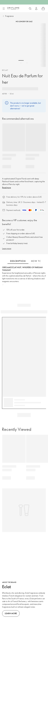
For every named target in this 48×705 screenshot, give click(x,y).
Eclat (5, 70)
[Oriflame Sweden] (13, 8)
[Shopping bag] (43, 8)
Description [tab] (18, 261)
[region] (24, 45)
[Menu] (3, 8)
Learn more (6, 248)
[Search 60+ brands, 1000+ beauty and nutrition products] (30, 9)
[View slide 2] (27, 63)
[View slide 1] (21, 63)
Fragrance (9, 16)
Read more (6, 187)
